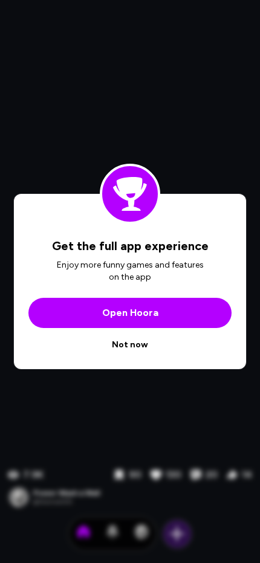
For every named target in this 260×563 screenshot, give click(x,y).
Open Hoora (130, 312)
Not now (130, 344)
